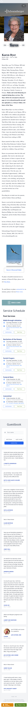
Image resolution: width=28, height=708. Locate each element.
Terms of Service (18, 701)
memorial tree (21, 289)
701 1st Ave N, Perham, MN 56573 (15, 403)
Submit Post (14, 443)
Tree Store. (7, 282)
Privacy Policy (10, 701)
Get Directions (8, 332)
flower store (19, 292)
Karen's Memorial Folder (14, 270)
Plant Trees (19, 332)
